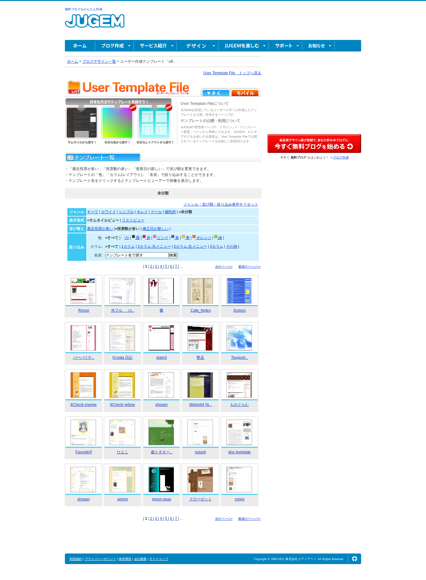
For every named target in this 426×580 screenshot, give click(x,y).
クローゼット (200, 499)
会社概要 (140, 559)
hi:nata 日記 (123, 357)
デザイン (197, 45)
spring (122, 499)
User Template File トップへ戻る (232, 73)
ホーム (80, 45)
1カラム (128, 246)
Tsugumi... (239, 357)
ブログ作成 (114, 45)
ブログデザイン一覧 (99, 61)
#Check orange (83, 404)
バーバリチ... (83, 357)
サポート (285, 45)
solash (200, 452)
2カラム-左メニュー (190, 246)
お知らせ (318, 45)
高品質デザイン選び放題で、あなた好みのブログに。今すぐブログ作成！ (314, 143)
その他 (231, 246)
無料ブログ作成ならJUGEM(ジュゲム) (94, 24)
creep (239, 499)
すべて (92, 212)
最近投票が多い (100, 229)
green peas (161, 499)
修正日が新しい (156, 229)
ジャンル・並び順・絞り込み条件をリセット (220, 204)
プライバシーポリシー (100, 559)
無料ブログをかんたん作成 (83, 9)
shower (161, 404)
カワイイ (108, 212)
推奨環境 (125, 559)
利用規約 (76, 559)
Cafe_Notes (201, 310)
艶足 (200, 357)
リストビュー (133, 220)
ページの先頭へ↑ (354, 558)
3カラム (216, 246)
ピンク (162, 238)
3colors (239, 310)
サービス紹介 (155, 45)
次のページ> (224, 266)
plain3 (161, 357)
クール (156, 212)
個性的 (170, 212)
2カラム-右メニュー (154, 246)
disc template (239, 452)
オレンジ (203, 238)
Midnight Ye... (200, 404)
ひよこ (122, 452)
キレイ (142, 212)
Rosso (83, 310)
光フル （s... (122, 310)
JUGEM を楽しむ (243, 45)
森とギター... (161, 452)
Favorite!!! (83, 452)
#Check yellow (122, 404)
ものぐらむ (239, 404)
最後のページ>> (249, 266)
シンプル (126, 212)
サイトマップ (158, 559)
